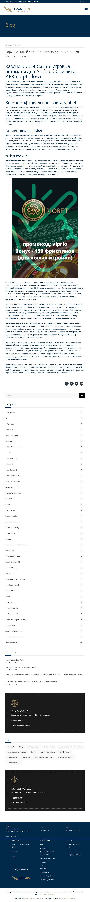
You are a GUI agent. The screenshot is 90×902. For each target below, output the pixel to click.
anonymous (9, 487)
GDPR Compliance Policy (73, 846)
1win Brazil (9, 430)
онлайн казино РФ (14, 762)
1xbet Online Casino (12, 482)
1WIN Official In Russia (13, 447)
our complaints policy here (66, 898)
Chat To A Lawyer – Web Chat (47, 867)
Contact (43, 862)
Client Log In (44, 872)
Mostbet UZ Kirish (12, 585)
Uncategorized (11, 643)
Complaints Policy (73, 855)
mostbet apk (10, 551)
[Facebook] (80, 3)
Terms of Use (72, 851)
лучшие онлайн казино (65, 757)
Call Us (14, 857)
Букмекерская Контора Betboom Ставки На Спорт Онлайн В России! (31, 682)
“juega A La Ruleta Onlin (14, 660)
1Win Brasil (9, 424)
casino (7, 505)
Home (42, 845)
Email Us (15, 852)
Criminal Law (10, 510)
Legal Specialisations (47, 858)
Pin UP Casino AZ (11, 614)
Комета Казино (12, 757)
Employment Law (11, 516)
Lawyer (33, 752)
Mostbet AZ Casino (12, 556)
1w (6, 418)
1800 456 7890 (18, 721)
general (8, 539)
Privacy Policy (28, 898)
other (7, 597)
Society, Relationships (13, 631)
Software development (13, 637)
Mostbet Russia (11, 568)
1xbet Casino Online (12, 476)
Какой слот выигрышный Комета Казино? (20, 667)
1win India (9, 441)
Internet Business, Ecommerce (16, 545)
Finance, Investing (12, 528)
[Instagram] (83, 3)
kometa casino (49, 747)
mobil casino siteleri (48, 752)
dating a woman (33, 747)
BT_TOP (8, 499)
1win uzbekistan (11, 459)
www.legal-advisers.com (13, 836)
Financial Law (10, 533)
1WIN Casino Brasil (12, 436)
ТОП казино (26, 757)
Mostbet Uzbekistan (13, 591)
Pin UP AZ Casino (11, 608)
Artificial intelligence (13, 493)
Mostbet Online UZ (12, 562)
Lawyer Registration (47, 880)
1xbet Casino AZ (11, 470)
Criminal (11, 747)
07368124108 (12, 1)
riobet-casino (10, 626)
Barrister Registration (48, 876)
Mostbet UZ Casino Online (15, 579)
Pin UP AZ (9, 602)
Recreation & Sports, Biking (15, 620)
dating (21, 747)
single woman (65, 752)
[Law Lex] (16, 9)
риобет (70, 166)
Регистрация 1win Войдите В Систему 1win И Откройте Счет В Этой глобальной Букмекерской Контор (43, 675)
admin (19, 45)
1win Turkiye (10, 453)
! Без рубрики (10, 413)
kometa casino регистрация (17, 752)
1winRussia (9, 464)
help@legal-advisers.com (30, 1)
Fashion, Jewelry (11, 522)
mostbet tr (9, 574)
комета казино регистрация (44, 757)
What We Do (44, 848)
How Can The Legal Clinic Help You (47, 853)
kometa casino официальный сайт (70, 747)
